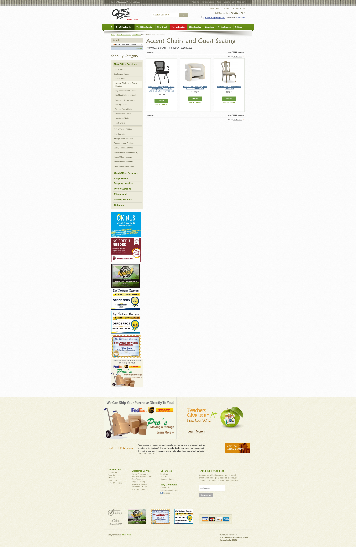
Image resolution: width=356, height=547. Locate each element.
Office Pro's (126, 535)
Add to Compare (161, 104)
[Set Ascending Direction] (243, 56)
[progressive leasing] (126, 239)
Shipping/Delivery (138, 482)
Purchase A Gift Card (139, 487)
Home (113, 35)
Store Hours (165, 477)
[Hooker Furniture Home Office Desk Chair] (229, 72)
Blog (243, 8)
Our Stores (166, 471)
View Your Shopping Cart (141, 477)
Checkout (225, 8)
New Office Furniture (124, 35)
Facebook (167, 493)
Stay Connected (168, 484)
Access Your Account (139, 474)
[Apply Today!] (125, 265)
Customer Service (141, 471)
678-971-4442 (240, 17)
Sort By (230, 56)
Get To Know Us (116, 469)
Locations (235, 8)
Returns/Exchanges (139, 484)
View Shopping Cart (215, 17)
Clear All (139, 48)
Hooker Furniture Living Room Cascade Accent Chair (195, 88)
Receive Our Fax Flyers (169, 490)
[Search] (183, 15)
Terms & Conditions (115, 483)
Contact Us (164, 488)
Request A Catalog (167, 479)
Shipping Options (223, 2)
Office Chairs (136, 35)
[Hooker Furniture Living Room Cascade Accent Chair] (195, 72)
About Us (195, 2)
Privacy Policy (113, 480)
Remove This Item (141, 44)
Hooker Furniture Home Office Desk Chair (229, 88)
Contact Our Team (238, 2)
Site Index (111, 478)
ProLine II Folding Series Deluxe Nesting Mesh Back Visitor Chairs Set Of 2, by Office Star (161, 89)
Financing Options (208, 2)
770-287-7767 (237, 12)
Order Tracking (137, 479)
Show (230, 52)
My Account (214, 8)
